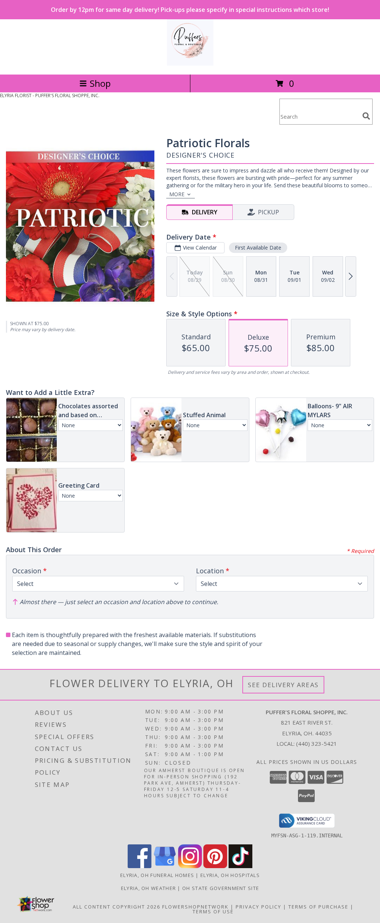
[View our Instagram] (190, 866)
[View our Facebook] (139, 866)
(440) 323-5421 (316, 743)
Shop (100, 83)
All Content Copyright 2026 (116, 906)
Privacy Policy (258, 906)
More (176, 194)
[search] (366, 116)
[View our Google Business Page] (165, 866)
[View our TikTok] (240, 866)
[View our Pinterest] (215, 866)
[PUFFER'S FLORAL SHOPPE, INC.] (190, 63)
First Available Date (258, 247)
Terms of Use (213, 911)
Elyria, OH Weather (148, 888)
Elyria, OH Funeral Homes (157, 875)
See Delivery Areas (283, 684)
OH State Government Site (220, 888)
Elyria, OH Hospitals (230, 875)
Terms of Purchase (318, 906)
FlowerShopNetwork (195, 906)
